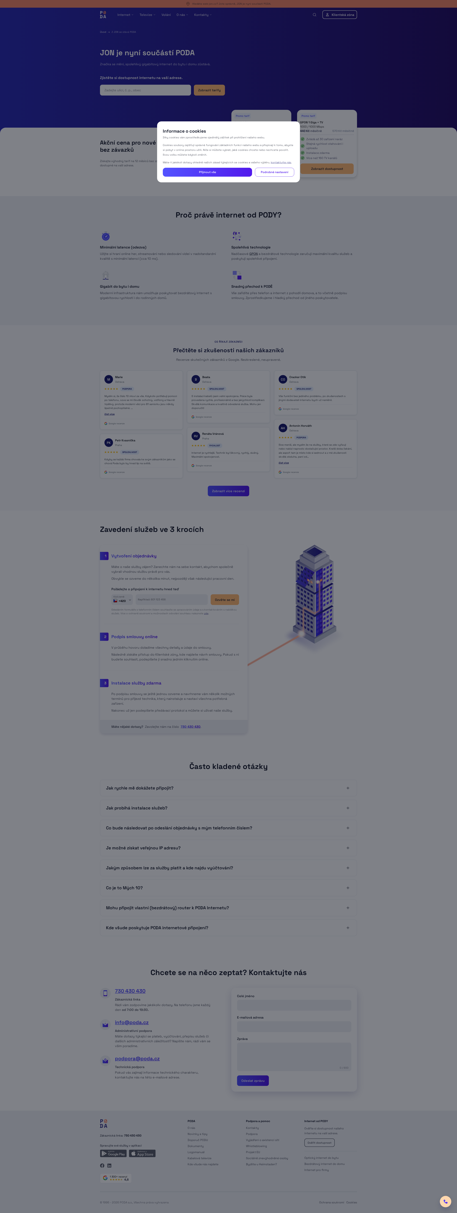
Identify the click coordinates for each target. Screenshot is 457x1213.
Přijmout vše (207, 172)
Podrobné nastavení (274, 172)
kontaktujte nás (281, 162)
